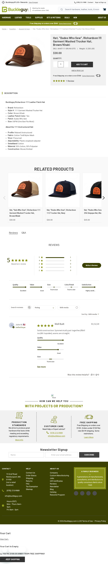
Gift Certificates (56, 481)
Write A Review (92, 265)
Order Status (31, 475)
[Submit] (62, 9)
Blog (52, 489)
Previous (4, 198)
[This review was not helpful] (96, 374)
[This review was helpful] (92, 374)
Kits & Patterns (54, 18)
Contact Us (30, 473)
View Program (33, 2)
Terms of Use (87, 521)
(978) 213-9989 (81, 2)
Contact (90, 2)
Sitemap (29, 489)
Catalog (53, 492)
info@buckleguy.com (56, 436)
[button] (54, 93)
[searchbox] (18, 307)
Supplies (39, 18)
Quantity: (57, 58)
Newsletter (54, 486)
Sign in (97, 2)
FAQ (27, 484)
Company (54, 473)
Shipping (29, 478)
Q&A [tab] (23, 232)
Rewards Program (57, 495)
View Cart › (4, 539)
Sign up (103, 2)
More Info (19, 440)
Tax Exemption (32, 486)
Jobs (52, 478)
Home (15, 9)
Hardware (6, 18)
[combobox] (78, 9)
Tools (28, 18)
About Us (102, 18)
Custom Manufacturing (59, 475)
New (75, 18)
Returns (29, 481)
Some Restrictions (65, 23)
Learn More (88, 437)
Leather (18, 18)
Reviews (53, 484)
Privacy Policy (100, 521)
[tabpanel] (25, 198)
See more (41, 366)
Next (103, 198)
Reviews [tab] (13, 232)
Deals (67, 18)
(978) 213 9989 (56, 433)
